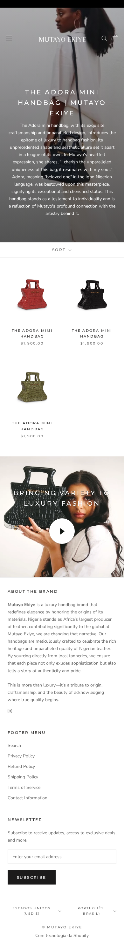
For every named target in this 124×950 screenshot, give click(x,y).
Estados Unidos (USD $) (31, 911)
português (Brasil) (91, 911)
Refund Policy (21, 766)
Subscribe (31, 877)
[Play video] (62, 531)
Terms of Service (24, 787)
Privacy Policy (21, 756)
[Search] (104, 38)
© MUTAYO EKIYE (62, 927)
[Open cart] (115, 38)
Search (14, 745)
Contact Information (27, 798)
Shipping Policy (23, 777)
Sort (59, 249)
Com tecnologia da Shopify (62, 936)
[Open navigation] (9, 37)
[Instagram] (10, 710)
